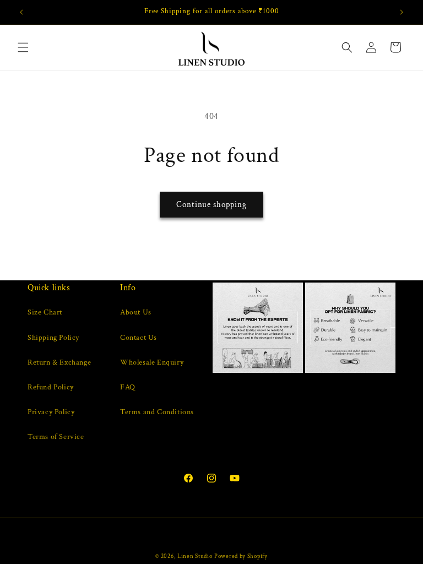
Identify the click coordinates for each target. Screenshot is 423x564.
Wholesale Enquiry (151, 362)
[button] (23, 47)
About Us (135, 312)
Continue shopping (211, 204)
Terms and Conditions (157, 412)
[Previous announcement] (21, 12)
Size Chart (45, 312)
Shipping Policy (53, 338)
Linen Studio (194, 556)
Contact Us (138, 338)
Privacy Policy (51, 412)
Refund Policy (51, 387)
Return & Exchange (59, 362)
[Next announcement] (401, 12)
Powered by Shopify (241, 556)
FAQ (127, 387)
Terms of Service (56, 437)
